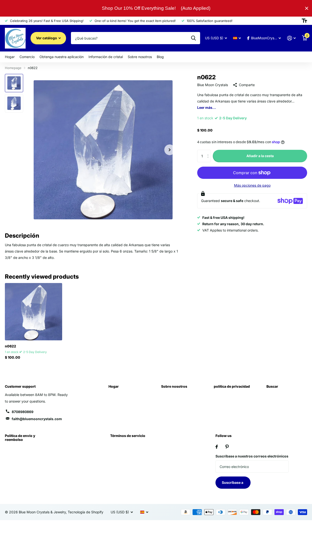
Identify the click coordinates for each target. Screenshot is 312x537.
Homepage (13, 68)
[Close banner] (307, 8)
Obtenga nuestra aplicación (61, 57)
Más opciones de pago (252, 185)
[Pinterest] (227, 447)
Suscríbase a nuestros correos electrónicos (251, 456)
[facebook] (216, 447)
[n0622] (33, 311)
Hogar (10, 57)
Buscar (272, 386)
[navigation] (14, 83)
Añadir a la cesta (260, 156)
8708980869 (22, 412)
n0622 (10, 346)
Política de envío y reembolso (20, 438)
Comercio (27, 57)
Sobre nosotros (140, 57)
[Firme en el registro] (291, 38)
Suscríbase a (233, 482)
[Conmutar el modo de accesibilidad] (304, 21)
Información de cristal (105, 57)
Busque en (193, 38)
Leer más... (206, 107)
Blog (160, 57)
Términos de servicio (127, 436)
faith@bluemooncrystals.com (37, 419)
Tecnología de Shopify (85, 512)
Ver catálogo (47, 38)
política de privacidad (232, 386)
